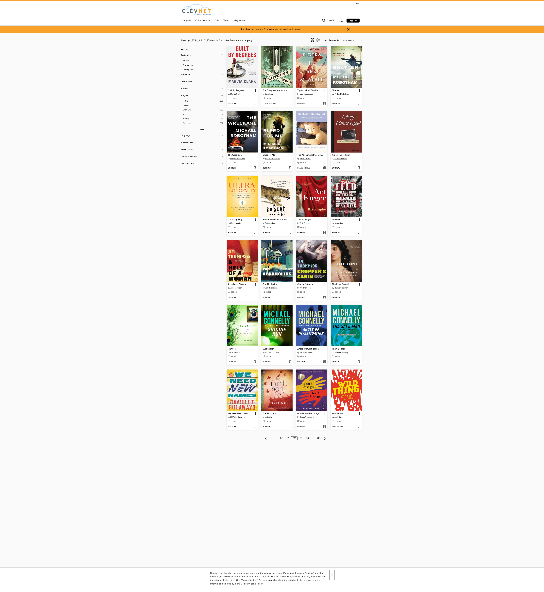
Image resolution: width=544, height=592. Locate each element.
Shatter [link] (335, 90)
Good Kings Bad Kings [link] (308, 413)
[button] (328, 21)
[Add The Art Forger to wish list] (324, 233)
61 (288, 438)
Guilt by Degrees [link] (236, 90)
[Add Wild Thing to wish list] (359, 426)
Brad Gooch (235, 352)
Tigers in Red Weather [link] (307, 90)
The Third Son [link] (269, 413)
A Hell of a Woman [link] (237, 284)
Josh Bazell (338, 417)
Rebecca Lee (270, 223)
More (202, 129)
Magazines (239, 20)
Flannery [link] (232, 349)
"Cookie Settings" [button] (249, 580)
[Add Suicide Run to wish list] (290, 362)
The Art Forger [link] (304, 219)
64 (307, 438)
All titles (186, 60)
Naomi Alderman (341, 288)
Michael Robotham (341, 94)
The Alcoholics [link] (270, 284)
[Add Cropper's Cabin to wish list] (324, 297)
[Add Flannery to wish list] (255, 362)
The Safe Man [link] (338, 349)
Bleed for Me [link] (269, 155)
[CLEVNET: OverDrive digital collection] (196, 9)
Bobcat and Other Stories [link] (275, 219)
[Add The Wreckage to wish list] (255, 168)
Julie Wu (268, 417)
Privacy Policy (282, 573)
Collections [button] (201, 20)
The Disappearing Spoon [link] (275, 90)
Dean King (338, 223)
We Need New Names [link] (238, 413)
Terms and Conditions (260, 573)
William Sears (305, 158)
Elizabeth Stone (340, 158)
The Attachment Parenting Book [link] (310, 155)
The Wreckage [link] (235, 155)
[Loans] (341, 21)
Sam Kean (269, 94)
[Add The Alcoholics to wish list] (290, 297)
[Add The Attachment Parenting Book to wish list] (324, 168)
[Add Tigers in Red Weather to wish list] (324, 103)
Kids (216, 20)
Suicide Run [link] (268, 349)
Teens (226, 20)
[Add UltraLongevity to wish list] (255, 233)
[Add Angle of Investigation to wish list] (324, 362)
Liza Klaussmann (306, 94)
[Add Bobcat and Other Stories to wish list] (290, 233)
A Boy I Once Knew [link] (341, 155)
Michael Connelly (272, 352)
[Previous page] (266, 438)
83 (318, 438)
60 (281, 438)
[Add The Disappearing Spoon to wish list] (290, 103)
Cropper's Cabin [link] (305, 284)
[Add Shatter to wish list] (359, 103)
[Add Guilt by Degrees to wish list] (255, 103)
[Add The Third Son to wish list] (290, 426)
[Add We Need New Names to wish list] (255, 426)
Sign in (353, 20)
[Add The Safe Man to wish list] (359, 362)
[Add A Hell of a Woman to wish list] (255, 297)
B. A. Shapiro (305, 223)
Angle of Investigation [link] (308, 349)
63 (300, 438)
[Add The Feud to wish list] (359, 233)
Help (357, 4)
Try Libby (245, 29)
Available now (188, 65)
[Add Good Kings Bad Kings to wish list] (324, 426)
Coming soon (188, 69)
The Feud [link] (336, 219)
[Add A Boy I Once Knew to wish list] (359, 168)
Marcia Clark (235, 94)
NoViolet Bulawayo (237, 417)
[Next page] (325, 438)
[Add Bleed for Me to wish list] (290, 168)
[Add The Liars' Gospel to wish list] (359, 297)
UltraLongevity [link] (235, 219)
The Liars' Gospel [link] (340, 284)
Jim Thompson (236, 288)
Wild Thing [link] (337, 413)
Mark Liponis (235, 223)
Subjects (186, 20)
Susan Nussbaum (307, 417)
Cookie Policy (256, 583)
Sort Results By (331, 40)
